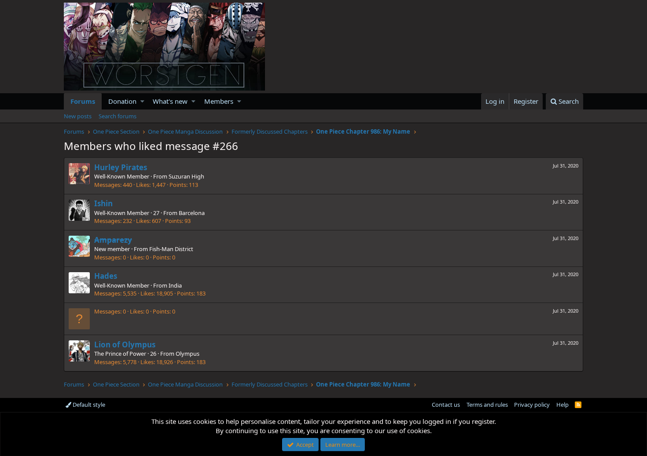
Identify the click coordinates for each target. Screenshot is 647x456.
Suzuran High (186, 176)
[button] (142, 101)
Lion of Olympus (124, 344)
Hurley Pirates (120, 167)
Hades (105, 276)
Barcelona (192, 213)
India (175, 285)
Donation (122, 101)
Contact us (446, 405)
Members (218, 101)
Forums (82, 101)
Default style (88, 405)
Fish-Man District (171, 249)
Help (562, 405)
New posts (78, 116)
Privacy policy (532, 405)
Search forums (117, 116)
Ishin (103, 203)
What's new (170, 101)
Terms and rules (487, 405)
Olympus (187, 354)
